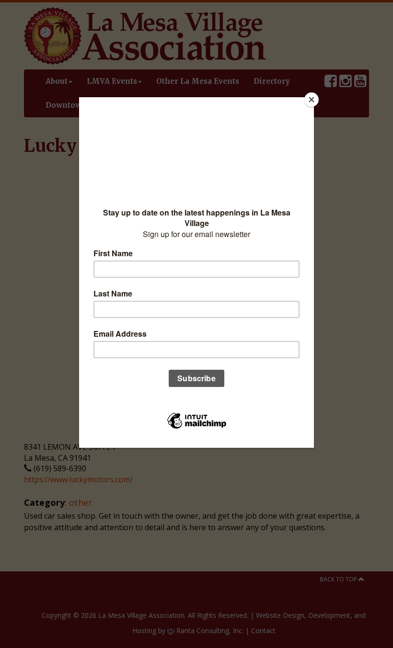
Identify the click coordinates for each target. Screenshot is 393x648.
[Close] (311, 99)
